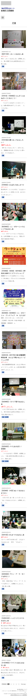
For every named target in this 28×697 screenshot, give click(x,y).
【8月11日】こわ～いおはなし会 (12, 54)
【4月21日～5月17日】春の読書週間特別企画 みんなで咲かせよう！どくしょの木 (13, 357)
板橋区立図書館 (7, 10)
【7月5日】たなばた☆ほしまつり (12, 185)
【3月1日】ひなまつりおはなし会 (12, 535)
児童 (3, 66)
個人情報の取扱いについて (22, 689)
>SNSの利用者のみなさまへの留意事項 (18, 695)
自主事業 (6, 417)
